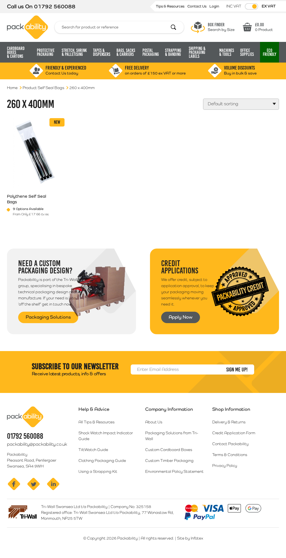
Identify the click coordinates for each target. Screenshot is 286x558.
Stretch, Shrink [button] (74, 52)
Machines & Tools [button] (226, 52)
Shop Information (231, 409)
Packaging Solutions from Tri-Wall (171, 436)
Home (12, 87)
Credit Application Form (233, 433)
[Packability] (27, 27)
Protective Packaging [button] (45, 52)
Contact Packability (230, 444)
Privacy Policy (224, 465)
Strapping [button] (173, 52)
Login (214, 6)
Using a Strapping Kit (97, 471)
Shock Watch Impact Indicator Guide (105, 436)
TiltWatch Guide (93, 449)
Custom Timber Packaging (169, 460)
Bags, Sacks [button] (125, 52)
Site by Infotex (190, 538)
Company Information (169, 409)
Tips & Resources (170, 6)
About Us (153, 422)
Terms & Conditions (229, 454)
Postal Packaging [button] (150, 52)
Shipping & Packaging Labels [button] (197, 52)
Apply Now (180, 317)
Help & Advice (93, 409)
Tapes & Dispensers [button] (101, 52)
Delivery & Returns (229, 422)
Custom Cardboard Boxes (168, 449)
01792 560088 (54, 6)
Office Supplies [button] (247, 52)
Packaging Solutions (48, 317)
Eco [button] (269, 52)
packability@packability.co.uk (37, 444)
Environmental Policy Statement (174, 471)
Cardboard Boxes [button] (16, 52)
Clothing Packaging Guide (102, 460)
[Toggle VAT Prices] (251, 6)
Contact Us (197, 6)
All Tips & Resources (96, 422)
